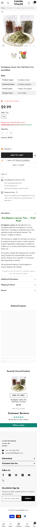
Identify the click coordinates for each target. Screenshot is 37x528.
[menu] (2, 3)
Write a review (18, 425)
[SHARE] (34, 155)
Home (3, 8)
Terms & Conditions (22, 160)
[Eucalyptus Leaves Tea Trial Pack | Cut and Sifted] (18, 383)
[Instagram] (9, 475)
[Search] (8, 3)
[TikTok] (22, 475)
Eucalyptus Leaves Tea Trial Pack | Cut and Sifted (18, 401)
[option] (18, 30)
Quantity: (4, 129)
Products (9, 8)
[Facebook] (3, 475)
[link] (18, 358)
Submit (28, 498)
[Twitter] (3, 480)
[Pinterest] (16, 475)
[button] (30, 46)
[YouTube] (29, 475)
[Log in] (29, 3)
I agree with (11, 160)
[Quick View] (25, 377)
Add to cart (17, 155)
